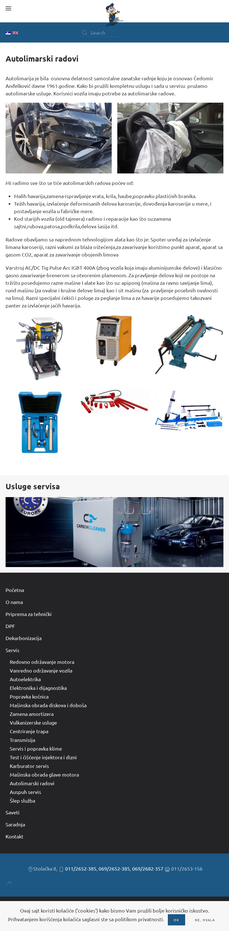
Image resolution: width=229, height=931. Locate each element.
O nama (14, 602)
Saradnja (15, 824)
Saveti (13, 812)
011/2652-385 (80, 868)
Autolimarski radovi (32, 783)
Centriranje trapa (29, 731)
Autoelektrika (25, 679)
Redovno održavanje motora (42, 662)
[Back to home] (114, 15)
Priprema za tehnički (29, 614)
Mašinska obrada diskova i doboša (48, 705)
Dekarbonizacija (24, 638)
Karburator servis (29, 766)
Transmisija (22, 740)
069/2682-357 (147, 868)
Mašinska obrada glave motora (44, 774)
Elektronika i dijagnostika (38, 688)
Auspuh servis (25, 792)
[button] (8, 8)
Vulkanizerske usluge (33, 722)
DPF (10, 626)
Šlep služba (22, 800)
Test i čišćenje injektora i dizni (43, 757)
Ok (176, 920)
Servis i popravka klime (36, 748)
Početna (15, 590)
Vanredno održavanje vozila (41, 670)
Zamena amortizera (32, 714)
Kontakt (14, 836)
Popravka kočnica (29, 696)
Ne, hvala (205, 920)
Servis (12, 650)
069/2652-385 (114, 868)
